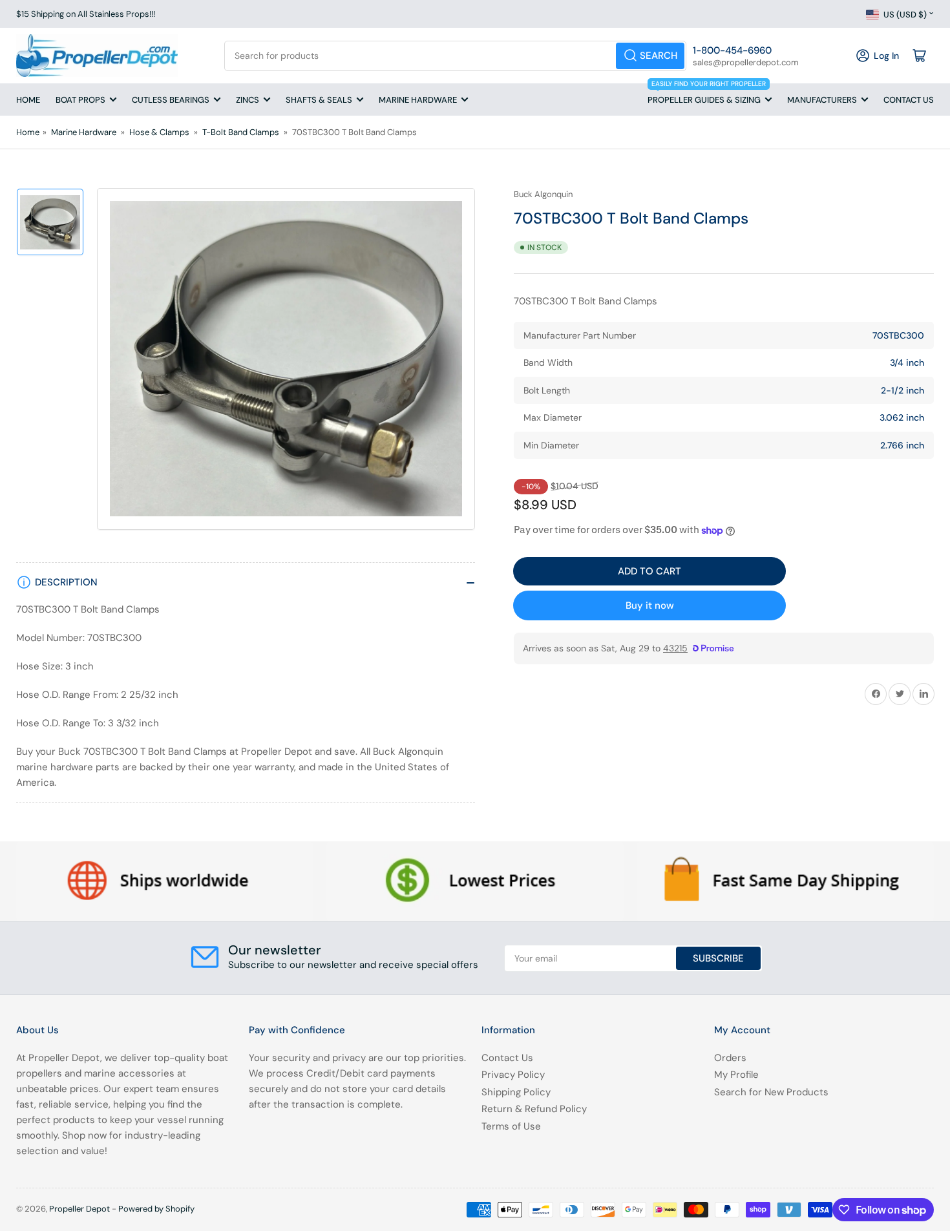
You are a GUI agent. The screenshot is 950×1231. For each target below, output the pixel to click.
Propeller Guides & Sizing (707, 94)
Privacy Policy (513, 1074)
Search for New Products (771, 1092)
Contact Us (908, 99)
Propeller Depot (79, 1208)
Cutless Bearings (170, 99)
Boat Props (80, 99)
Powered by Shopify (156, 1208)
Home (28, 99)
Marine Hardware (418, 99)
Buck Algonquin (543, 194)
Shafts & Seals (319, 99)
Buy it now (650, 605)
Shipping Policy (516, 1092)
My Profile (736, 1074)
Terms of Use (511, 1126)
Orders (730, 1057)
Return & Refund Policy (534, 1108)
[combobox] (455, 56)
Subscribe (718, 958)
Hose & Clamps (159, 132)
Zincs (247, 99)
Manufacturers (822, 99)
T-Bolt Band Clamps (240, 132)
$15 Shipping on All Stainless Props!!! (85, 13)
